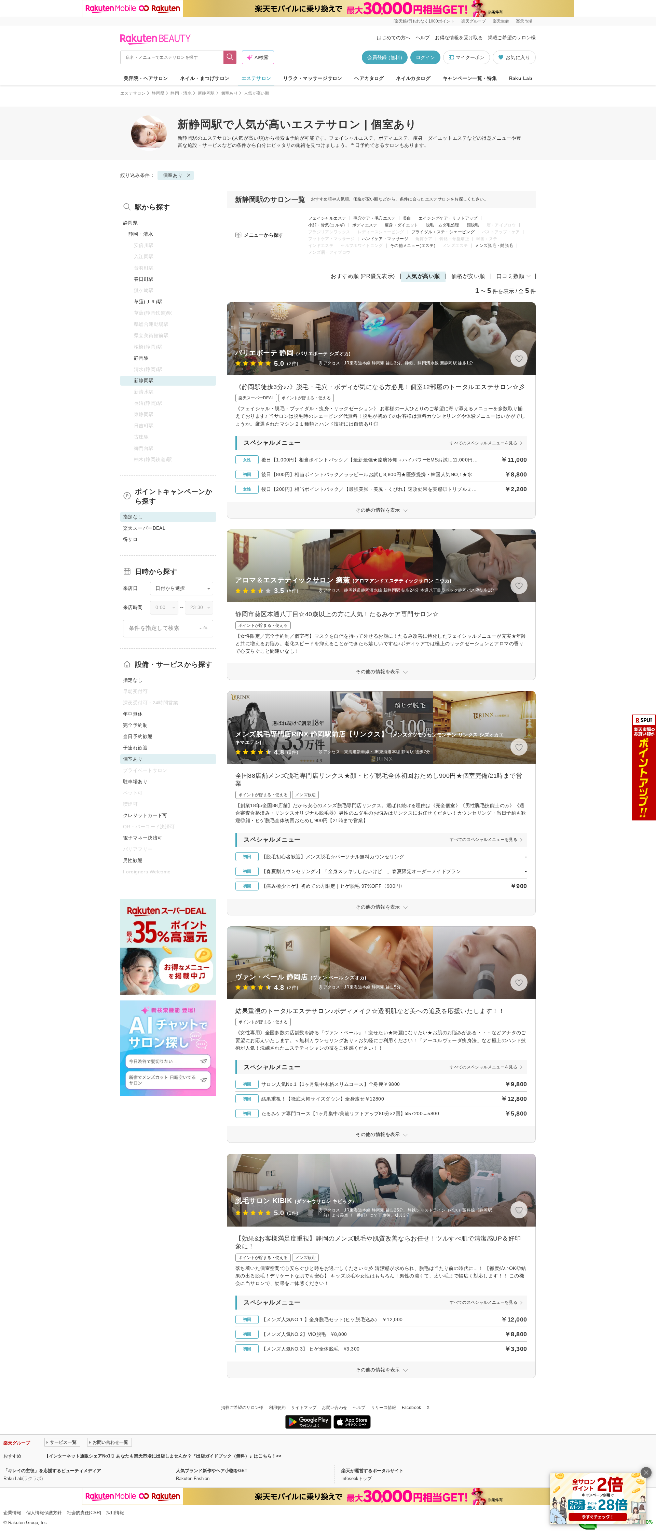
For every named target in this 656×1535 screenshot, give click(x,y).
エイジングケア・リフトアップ (448, 218)
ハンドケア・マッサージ (385, 238)
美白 (407, 218)
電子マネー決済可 (142, 838)
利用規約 (277, 1407)
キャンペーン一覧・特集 (470, 78)
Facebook (411, 1407)
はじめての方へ (393, 37)
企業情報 (12, 1512)
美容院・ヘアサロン (146, 78)
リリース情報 (383, 1407)
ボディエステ (365, 225)
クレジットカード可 (145, 815)
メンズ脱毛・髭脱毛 (494, 245)
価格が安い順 (468, 276)
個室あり (229, 93)
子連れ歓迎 (135, 747)
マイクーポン (470, 57)
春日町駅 (144, 279)
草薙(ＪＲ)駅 (148, 301)
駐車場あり (135, 781)
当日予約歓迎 (138, 736)
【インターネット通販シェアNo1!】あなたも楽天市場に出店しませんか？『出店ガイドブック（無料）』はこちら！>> (163, 1455)
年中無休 (133, 714)
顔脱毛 (473, 225)
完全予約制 (135, 725)
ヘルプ (422, 37)
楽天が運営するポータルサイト (372, 1470)
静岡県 (158, 93)
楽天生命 (501, 21)
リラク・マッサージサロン (312, 78)
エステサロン (256, 78)
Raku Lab (520, 78)
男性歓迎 (133, 860)
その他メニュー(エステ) (412, 245)
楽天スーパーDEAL (144, 528)
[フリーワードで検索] (230, 57)
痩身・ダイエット (402, 225)
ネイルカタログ (413, 78)
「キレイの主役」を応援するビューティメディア (52, 1470)
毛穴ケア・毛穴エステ (374, 218)
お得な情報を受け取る (459, 37)
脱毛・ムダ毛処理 (443, 225)
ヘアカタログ (369, 78)
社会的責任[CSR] (84, 1512)
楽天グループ (473, 21)
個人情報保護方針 (44, 1512)
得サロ (130, 539)
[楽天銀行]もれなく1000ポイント (424, 21)
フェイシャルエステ (327, 218)
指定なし (133, 680)
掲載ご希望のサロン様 (512, 37)
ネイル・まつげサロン (204, 78)
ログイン (425, 57)
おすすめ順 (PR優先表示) (363, 276)
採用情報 (115, 1512)
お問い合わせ (334, 1407)
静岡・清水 (181, 93)
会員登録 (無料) (384, 57)
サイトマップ (303, 1407)
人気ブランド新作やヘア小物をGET (211, 1470)
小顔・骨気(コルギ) (326, 225)
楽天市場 (524, 21)
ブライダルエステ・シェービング (443, 232)
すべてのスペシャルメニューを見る (483, 443)
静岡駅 (141, 358)
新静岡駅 (206, 93)
